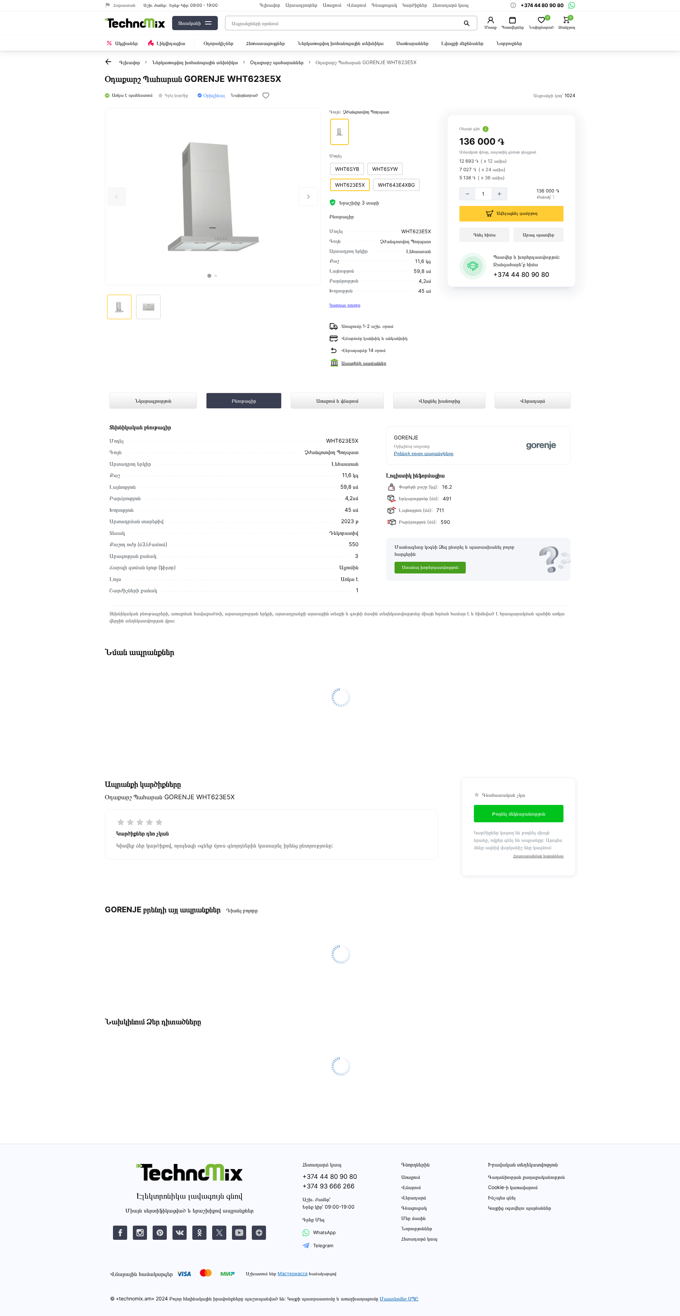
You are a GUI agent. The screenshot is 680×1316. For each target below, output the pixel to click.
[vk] (120, 1233)
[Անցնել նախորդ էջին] (108, 62)
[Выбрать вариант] (339, 132)
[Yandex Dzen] (259, 1233)
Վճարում (356, 5)
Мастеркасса (292, 1273)
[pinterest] (160, 1233)
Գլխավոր (270, 5)
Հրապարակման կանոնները (538, 855)
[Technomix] (135, 23)
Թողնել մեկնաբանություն (518, 814)
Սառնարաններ (412, 43)
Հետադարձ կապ (450, 5)
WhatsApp (324, 1232)
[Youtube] (239, 1233)
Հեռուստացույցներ (265, 43)
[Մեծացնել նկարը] (212, 196)
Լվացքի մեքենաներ (462, 43)
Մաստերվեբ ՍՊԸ (399, 1298)
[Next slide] (308, 196)
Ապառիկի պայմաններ (363, 363)
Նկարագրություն (153, 401)
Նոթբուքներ (509, 43)
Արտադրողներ (301, 5)
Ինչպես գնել (502, 1197)
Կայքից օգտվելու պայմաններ (519, 1208)
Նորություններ (416, 1228)
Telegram (323, 1245)
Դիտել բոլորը (241, 910)
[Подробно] (485, 129)
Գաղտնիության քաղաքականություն (526, 1177)
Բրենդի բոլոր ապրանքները (423, 453)
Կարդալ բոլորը (344, 305)
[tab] (209, 276)
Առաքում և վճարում (337, 401)
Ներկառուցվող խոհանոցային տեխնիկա (341, 43)
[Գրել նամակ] (571, 5)
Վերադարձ (532, 401)
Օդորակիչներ (218, 43)
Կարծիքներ (414, 5)
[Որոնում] (467, 23)
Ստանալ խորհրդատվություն (430, 567)
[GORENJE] (521, 445)
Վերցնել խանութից (439, 401)
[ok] (199, 1233)
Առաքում (332, 5)
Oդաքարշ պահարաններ (277, 62)
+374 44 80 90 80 (521, 274)
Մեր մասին (413, 1218)
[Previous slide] (116, 196)
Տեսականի (189, 23)
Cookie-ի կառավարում (513, 1187)
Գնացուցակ (384, 5)
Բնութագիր (244, 401)
